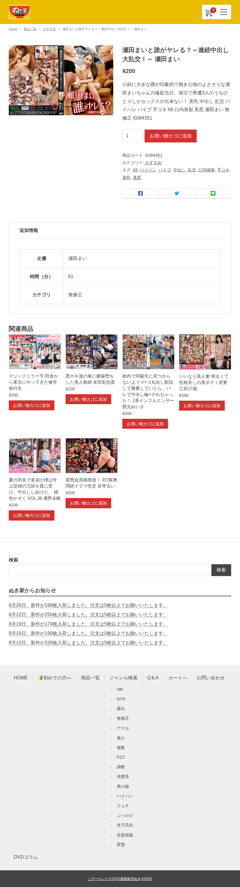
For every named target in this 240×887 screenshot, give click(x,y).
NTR (121, 699)
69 (135, 170)
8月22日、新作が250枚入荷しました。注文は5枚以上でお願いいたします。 (88, 614)
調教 (121, 766)
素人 (121, 738)
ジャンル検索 (123, 677)
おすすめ (49, 29)
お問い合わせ (211, 677)
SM (120, 689)
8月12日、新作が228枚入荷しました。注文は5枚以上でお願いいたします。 (88, 642)
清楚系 (123, 776)
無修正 (123, 718)
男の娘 (123, 786)
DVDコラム (26, 857)
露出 (121, 708)
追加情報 (28, 230)
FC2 (121, 757)
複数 (121, 747)
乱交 (192, 170)
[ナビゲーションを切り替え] (224, 12)
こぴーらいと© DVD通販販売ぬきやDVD (120, 879)
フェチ (123, 805)
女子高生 (125, 825)
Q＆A (153, 677)
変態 (121, 844)
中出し (179, 170)
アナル (123, 728)
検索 (13, 559)
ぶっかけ (125, 815)
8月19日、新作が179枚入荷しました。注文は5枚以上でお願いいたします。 (88, 623)
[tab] (120, 231)
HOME (21, 677)
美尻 (137, 177)
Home (13, 29)
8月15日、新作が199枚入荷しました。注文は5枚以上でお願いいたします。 (88, 633)
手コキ (223, 170)
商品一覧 (30, 29)
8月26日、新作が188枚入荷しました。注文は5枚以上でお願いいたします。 (88, 605)
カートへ (177, 677)
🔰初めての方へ (54, 677)
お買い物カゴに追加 (171, 135)
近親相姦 (125, 835)
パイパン (148, 170)
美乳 (126, 177)
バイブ (165, 170)
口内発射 (206, 170)
